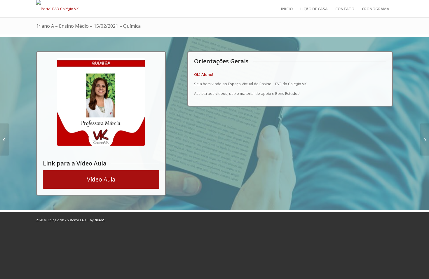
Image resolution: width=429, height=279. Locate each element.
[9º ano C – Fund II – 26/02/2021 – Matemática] (4, 139)
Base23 (100, 220)
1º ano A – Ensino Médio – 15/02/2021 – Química (88, 26)
